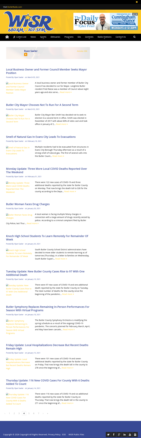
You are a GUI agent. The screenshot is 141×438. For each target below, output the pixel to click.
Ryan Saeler (31, 51)
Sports (43, 37)
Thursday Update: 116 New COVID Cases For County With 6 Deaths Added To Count (47, 382)
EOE (63, 434)
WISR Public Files (76, 434)
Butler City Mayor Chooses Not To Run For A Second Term (42, 105)
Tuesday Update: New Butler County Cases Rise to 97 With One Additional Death (45, 273)
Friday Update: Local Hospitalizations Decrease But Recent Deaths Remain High (47, 346)
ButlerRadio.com (14, 7)
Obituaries (55, 37)
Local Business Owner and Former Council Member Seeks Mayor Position (46, 71)
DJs (79, 37)
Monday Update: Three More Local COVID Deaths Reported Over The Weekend (46, 170)
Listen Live (21, 37)
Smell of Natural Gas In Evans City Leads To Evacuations (41, 137)
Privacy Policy (54, 434)
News (33, 37)
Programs (68, 37)
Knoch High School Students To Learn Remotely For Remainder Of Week (47, 237)
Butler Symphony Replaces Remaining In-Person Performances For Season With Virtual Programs (47, 308)
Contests (89, 37)
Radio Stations (104, 37)
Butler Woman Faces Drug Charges (28, 204)
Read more (65, 92)
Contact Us (121, 37)
